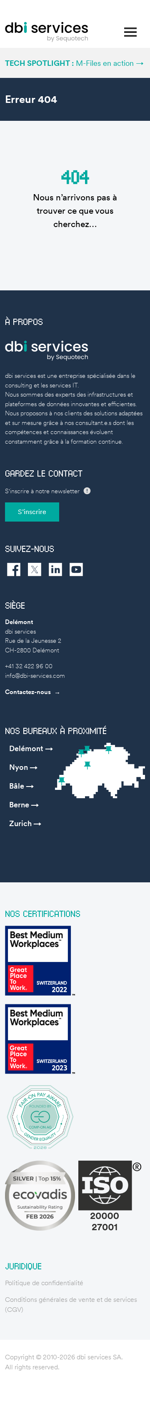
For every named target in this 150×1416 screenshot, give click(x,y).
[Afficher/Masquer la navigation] (130, 32)
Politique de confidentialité (44, 1283)
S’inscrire (32, 512)
